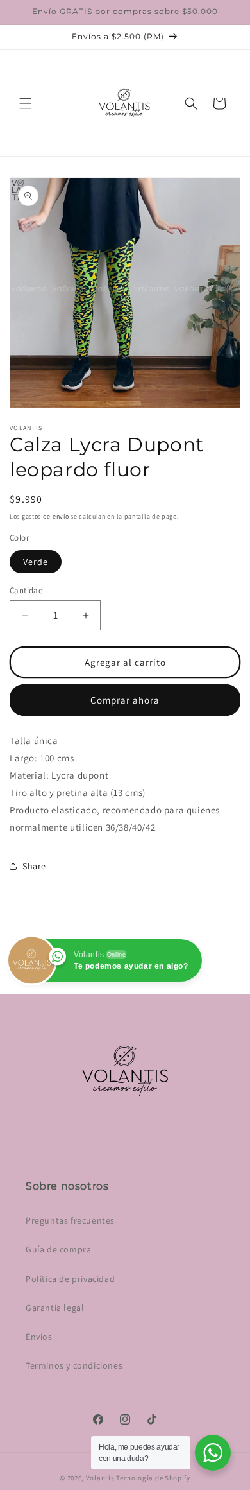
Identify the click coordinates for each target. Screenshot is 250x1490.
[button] (26, 103)
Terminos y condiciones (74, 1365)
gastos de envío (45, 516)
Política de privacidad (70, 1279)
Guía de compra (58, 1249)
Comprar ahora (125, 700)
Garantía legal (55, 1307)
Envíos (39, 1336)
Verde (35, 561)
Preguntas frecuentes (70, 1220)
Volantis (100, 1477)
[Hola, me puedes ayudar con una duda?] (213, 1453)
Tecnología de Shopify (153, 1477)
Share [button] (34, 866)
